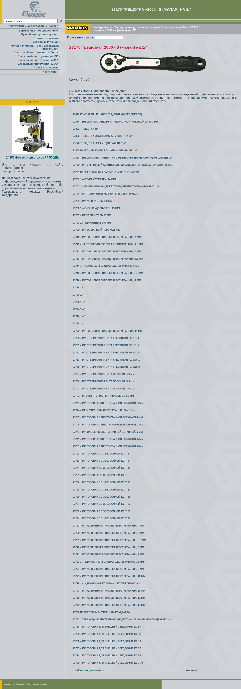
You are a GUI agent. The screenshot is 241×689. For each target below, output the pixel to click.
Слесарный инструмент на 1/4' (38, 56)
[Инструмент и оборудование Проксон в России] (33, 17)
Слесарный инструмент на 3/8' (38, 59)
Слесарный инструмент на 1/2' (38, 63)
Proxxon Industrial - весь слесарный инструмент (35, 47)
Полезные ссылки (46, 67)
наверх (192, 670)
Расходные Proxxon (44, 41)
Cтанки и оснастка (46, 38)
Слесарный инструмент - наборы (36, 52)
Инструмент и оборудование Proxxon (33, 25)
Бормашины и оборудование (38, 30)
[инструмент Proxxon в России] (77, 32)
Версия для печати (91, 670)
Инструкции (50, 71)
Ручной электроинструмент (39, 34)
